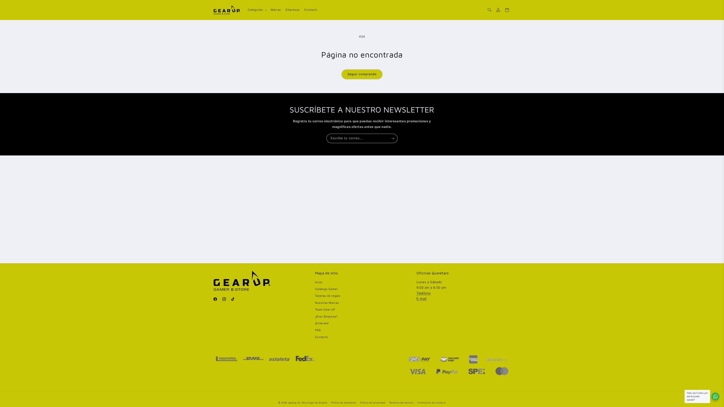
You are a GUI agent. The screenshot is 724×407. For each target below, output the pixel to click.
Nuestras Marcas (327, 302)
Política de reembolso (343, 402)
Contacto (321, 337)
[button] (256, 10)
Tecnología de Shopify (314, 402)
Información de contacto (431, 402)
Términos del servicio (401, 402)
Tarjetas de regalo (327, 296)
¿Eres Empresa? (326, 316)
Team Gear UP (325, 309)
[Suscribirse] (393, 138)
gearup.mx (294, 402)
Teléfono (423, 293)
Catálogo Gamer (326, 289)
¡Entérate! (322, 323)
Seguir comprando (362, 74)
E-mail (421, 299)
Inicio (319, 282)
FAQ (318, 330)
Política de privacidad (372, 402)
